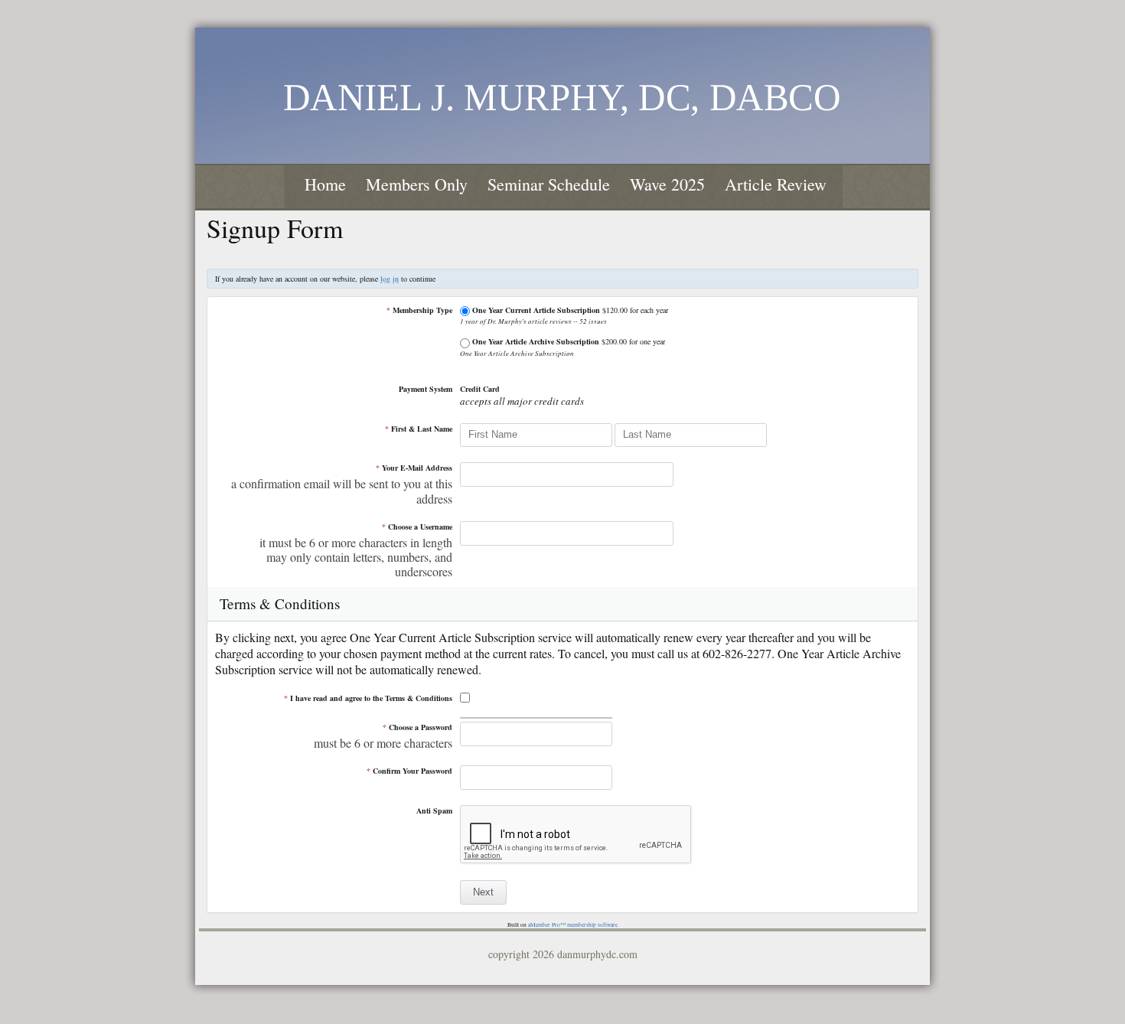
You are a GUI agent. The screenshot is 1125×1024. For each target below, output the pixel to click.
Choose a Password (417, 727)
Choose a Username (417, 526)
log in (389, 278)
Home (325, 184)
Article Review (776, 184)
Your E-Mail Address (414, 467)
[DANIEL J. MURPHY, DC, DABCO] (562, 93)
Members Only (417, 184)
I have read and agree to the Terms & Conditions (368, 698)
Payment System (425, 388)
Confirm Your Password (409, 770)
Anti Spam (434, 810)
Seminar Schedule (549, 184)
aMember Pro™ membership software (573, 924)
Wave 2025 (667, 184)
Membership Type (419, 310)
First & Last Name (418, 428)
